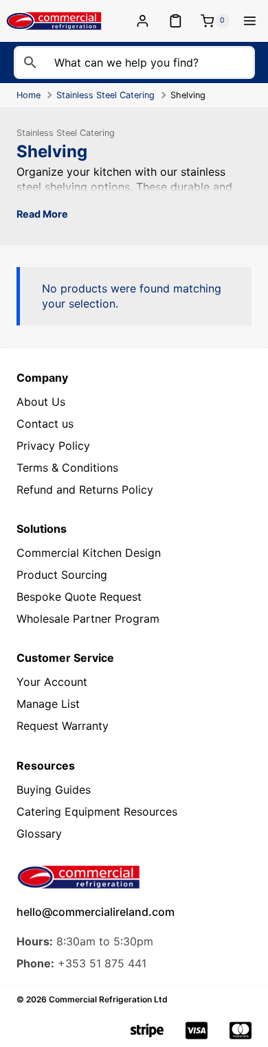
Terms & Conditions (67, 467)
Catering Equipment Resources (96, 811)
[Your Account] (145, 21)
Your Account (51, 682)
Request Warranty (62, 726)
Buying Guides (53, 789)
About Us (40, 402)
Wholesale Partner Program (87, 618)
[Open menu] (249, 21)
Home (28, 95)
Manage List (48, 704)
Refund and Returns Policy (84, 489)
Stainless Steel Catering (105, 95)
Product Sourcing (61, 575)
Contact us (45, 423)
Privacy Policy (53, 445)
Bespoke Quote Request (79, 596)
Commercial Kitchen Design (88, 553)
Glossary (39, 833)
